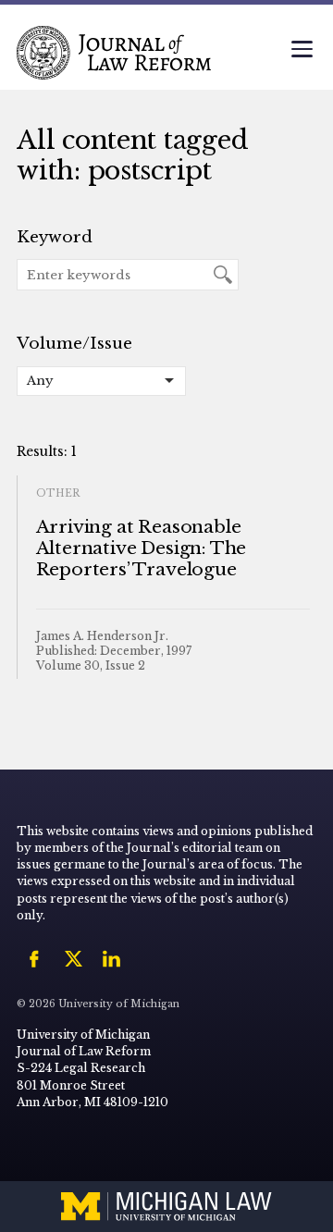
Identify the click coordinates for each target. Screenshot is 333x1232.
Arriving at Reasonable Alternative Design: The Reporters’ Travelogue (141, 548)
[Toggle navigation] (301, 50)
